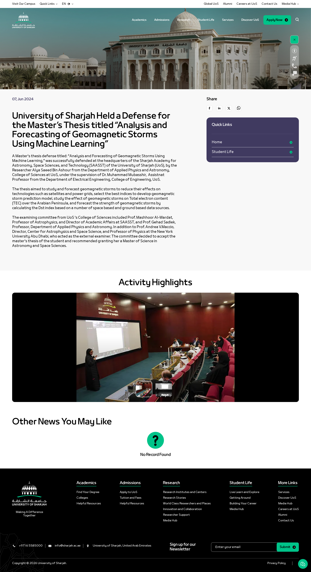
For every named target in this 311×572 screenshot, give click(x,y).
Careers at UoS (246, 4)
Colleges (82, 498)
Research (183, 20)
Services (228, 20)
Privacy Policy (276, 563)
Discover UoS (250, 20)
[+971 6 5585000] (294, 66)
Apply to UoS (128, 492)
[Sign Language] (294, 58)
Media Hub (170, 521)
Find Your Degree (87, 492)
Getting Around (240, 498)
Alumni (227, 4)
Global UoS (211, 4)
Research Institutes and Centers (185, 492)
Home (217, 142)
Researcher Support (176, 515)
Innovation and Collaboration (182, 509)
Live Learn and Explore (244, 492)
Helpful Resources (88, 503)
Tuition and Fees (130, 498)
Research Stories (174, 498)
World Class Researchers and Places (187, 503)
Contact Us (269, 4)
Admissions (161, 20)
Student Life (206, 20)
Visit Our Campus (23, 4)
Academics (139, 20)
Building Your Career (243, 503)
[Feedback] (294, 73)
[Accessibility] (294, 51)
